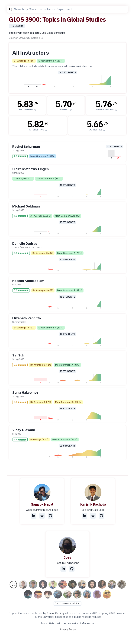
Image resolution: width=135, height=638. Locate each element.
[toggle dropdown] (11, 247)
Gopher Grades (18, 613)
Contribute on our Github (67, 603)
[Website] (42, 516)
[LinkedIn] (33, 516)
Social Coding (55, 613)
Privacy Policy (67, 629)
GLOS (16, 19)
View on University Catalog (24, 37)
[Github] (50, 516)
